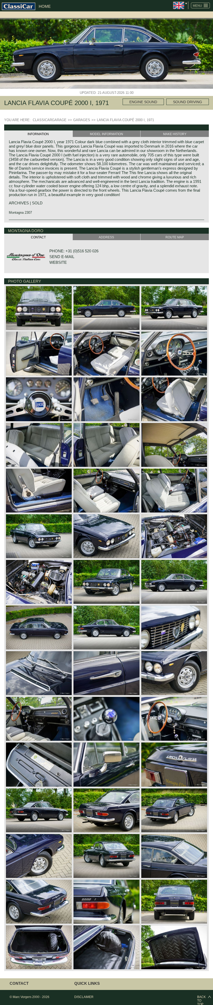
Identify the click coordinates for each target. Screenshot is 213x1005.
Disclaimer (84, 997)
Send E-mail (61, 256)
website (58, 262)
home (45, 6)
